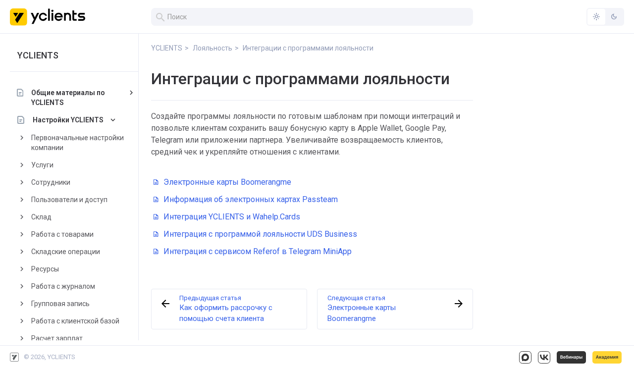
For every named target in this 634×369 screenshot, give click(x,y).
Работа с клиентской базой (75, 321)
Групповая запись (60, 304)
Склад (41, 217)
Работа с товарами (62, 234)
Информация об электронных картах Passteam (250, 199)
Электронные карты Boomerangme (227, 182)
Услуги (42, 165)
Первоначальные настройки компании (77, 143)
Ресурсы (45, 269)
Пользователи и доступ (69, 200)
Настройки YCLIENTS (68, 120)
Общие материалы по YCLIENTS (68, 97)
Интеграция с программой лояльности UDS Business (260, 234)
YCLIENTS (37, 55)
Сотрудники (50, 182)
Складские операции (65, 252)
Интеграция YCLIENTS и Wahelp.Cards (231, 216)
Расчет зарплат (57, 338)
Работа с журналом (63, 286)
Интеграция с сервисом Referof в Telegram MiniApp (257, 251)
